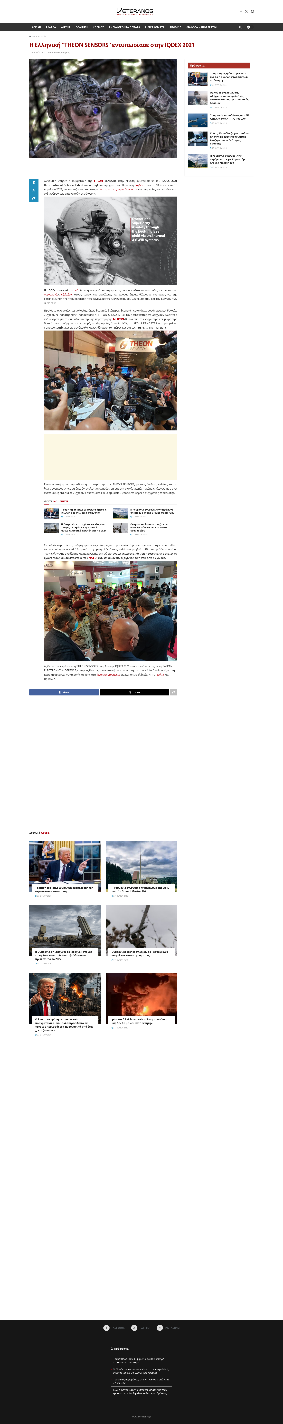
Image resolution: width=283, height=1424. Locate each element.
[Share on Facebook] (33, 183)
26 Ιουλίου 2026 (120, 1027)
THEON (98, 181)
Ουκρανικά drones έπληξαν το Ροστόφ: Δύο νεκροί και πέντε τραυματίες (149, 527)
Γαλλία (160, 674)
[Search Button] (240, 27)
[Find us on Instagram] (252, 11)
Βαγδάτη (139, 185)
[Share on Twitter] (33, 190)
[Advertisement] (103, 170)
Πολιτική (81, 27)
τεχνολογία (51, 294)
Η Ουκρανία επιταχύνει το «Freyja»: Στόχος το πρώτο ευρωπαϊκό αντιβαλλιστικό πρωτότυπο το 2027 (83, 527)
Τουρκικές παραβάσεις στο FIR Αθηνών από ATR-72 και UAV (229, 117)
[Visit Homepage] (135, 11)
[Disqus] (103, 1088)
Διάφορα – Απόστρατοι (201, 27)
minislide (42, 36)
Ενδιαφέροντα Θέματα (124, 27)
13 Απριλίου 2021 (37, 52)
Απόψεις (175, 27)
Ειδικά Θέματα (154, 27)
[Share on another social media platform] (33, 198)
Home (32, 36)
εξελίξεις (67, 294)
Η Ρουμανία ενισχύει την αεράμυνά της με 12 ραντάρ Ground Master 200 (152, 511)
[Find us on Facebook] (241, 11)
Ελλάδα (51, 27)
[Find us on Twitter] (246, 11)
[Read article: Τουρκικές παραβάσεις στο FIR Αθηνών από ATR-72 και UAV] (198, 121)
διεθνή (74, 290)
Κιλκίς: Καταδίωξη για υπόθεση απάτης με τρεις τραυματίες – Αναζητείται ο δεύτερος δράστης (230, 138)
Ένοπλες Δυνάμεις (108, 674)
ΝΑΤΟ (93, 558)
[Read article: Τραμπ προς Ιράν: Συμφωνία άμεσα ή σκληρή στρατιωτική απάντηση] (51, 513)
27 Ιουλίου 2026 (70, 516)
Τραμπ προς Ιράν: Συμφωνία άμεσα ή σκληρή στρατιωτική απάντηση (83, 511)
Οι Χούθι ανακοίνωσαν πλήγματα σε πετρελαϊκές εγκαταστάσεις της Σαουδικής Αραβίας (229, 97)
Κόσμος (98, 27)
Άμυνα (65, 27)
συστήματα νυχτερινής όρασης (118, 189)
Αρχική (36, 27)
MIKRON (118, 319)
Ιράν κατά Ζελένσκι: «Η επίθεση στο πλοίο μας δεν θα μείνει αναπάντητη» (139, 1021)
